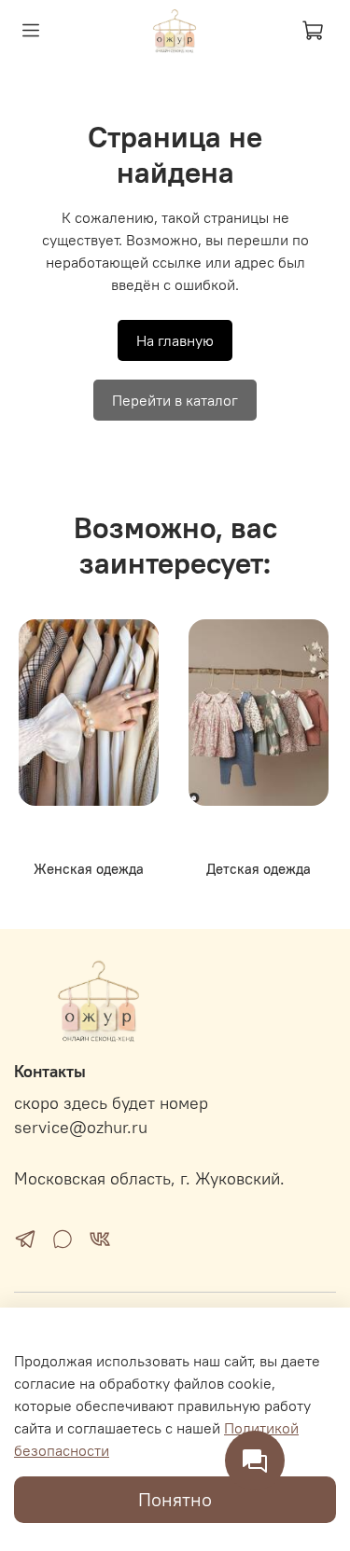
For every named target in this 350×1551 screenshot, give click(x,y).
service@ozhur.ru (80, 1127)
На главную (175, 340)
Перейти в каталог (175, 400)
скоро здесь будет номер (111, 1103)
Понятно (175, 1499)
